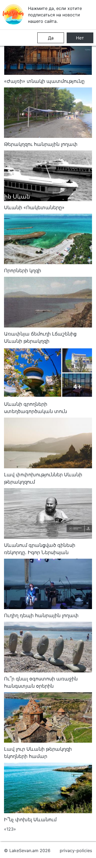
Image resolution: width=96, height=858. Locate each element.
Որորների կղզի (22, 270)
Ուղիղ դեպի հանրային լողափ (41, 615)
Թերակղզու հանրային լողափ (41, 144)
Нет (80, 37)
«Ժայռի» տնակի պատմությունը (44, 81)
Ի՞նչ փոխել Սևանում (30, 819)
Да (51, 37)
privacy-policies (76, 850)
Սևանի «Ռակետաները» (34, 207)
